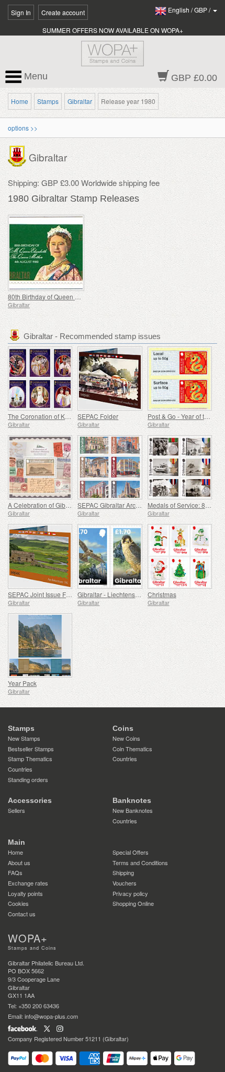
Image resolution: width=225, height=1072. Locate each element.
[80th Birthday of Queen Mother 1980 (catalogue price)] (57, 253)
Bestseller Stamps (31, 748)
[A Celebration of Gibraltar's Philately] (40, 467)
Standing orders (28, 779)
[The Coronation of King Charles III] (40, 378)
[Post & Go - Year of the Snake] (180, 378)
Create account (63, 12)
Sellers (16, 810)
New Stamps (24, 738)
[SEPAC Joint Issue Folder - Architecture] (40, 556)
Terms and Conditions (140, 862)
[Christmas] (180, 556)
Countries (20, 769)
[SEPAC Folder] (109, 378)
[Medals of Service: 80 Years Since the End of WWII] (180, 467)
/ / (190, 9)
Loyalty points (25, 893)
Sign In (21, 12)
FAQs (15, 872)
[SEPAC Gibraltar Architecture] (109, 467)
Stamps (48, 101)
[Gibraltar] (18, 155)
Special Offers (131, 852)
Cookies (18, 903)
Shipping (123, 872)
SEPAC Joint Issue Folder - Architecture (64, 594)
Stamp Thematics (30, 758)
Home (19, 101)
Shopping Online (133, 903)
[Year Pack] (40, 645)
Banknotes (132, 800)
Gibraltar (80, 101)
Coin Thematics (132, 748)
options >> (23, 127)
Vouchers (125, 883)
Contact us (22, 914)
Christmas (162, 594)
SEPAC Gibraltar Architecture (118, 504)
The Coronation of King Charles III (56, 416)
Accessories (30, 800)
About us (19, 862)
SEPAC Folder (97, 416)
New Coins (126, 738)
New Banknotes (133, 810)
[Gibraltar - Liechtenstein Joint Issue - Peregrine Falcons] (109, 556)
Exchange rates (28, 883)
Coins (123, 728)
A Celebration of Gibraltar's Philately (59, 504)
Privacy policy (130, 893)
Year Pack (22, 683)
